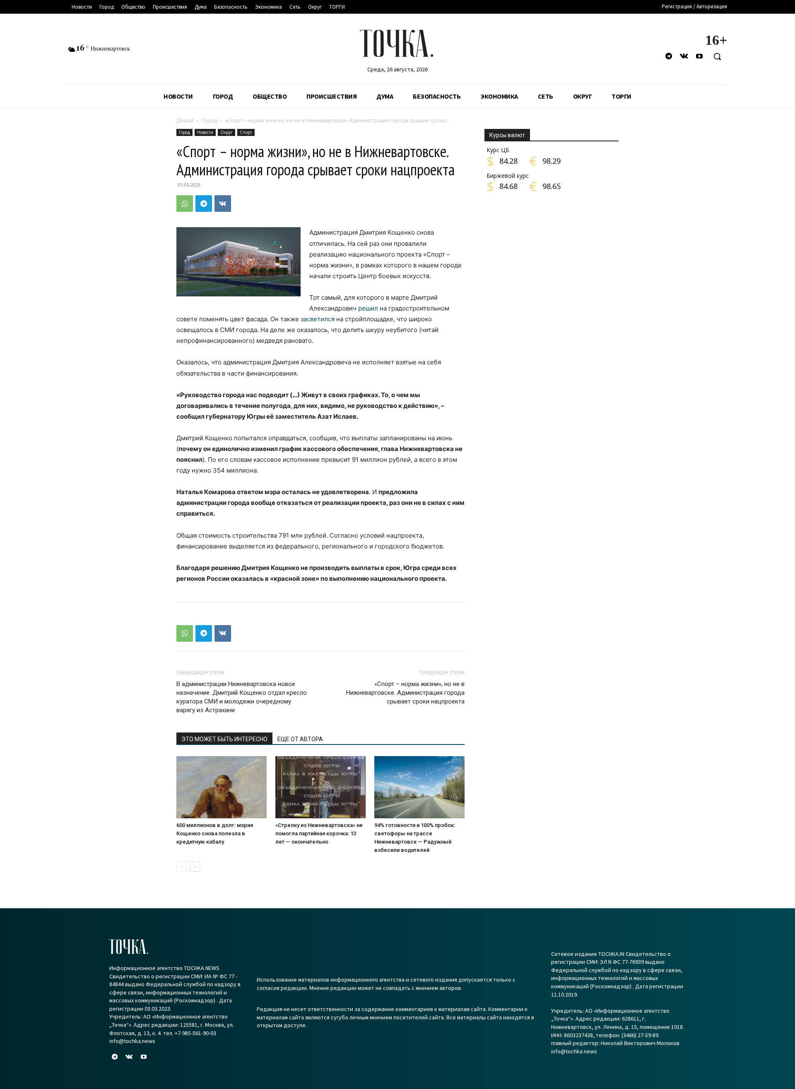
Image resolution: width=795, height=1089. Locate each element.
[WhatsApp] (184, 203)
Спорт (246, 132)
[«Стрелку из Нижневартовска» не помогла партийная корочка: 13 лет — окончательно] (320, 787)
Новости (205, 132)
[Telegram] (668, 56)
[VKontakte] (684, 56)
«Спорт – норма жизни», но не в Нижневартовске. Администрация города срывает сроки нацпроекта (405, 692)
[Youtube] (699, 56)
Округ (226, 132)
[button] (717, 56)
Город (209, 120)
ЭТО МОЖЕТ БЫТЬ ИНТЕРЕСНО (224, 739)
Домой (185, 120)
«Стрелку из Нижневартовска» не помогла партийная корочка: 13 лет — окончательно (319, 833)
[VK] (222, 203)
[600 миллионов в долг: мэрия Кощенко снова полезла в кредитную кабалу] (221, 787)
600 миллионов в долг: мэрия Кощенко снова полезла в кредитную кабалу (214, 833)
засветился (318, 319)
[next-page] (195, 866)
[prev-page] (181, 866)
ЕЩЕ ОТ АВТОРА (300, 739)
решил (368, 308)
